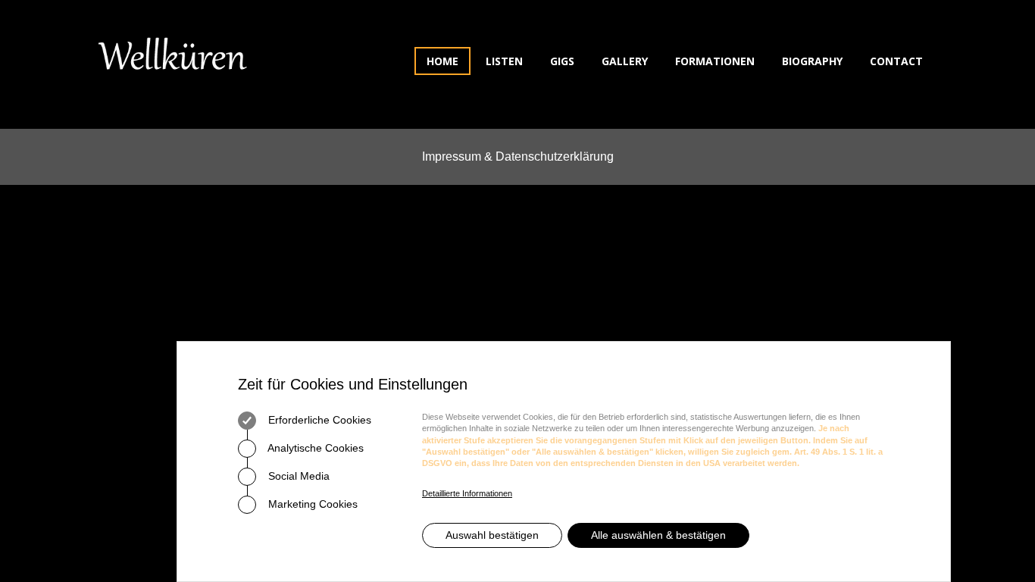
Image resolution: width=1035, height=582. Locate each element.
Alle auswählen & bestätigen (658, 535)
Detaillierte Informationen (467, 493)
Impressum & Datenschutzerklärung (518, 156)
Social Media (297, 476)
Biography (812, 61)
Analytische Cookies (314, 448)
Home (442, 61)
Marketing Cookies (311, 504)
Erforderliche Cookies (318, 420)
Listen (504, 61)
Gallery (625, 61)
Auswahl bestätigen (492, 535)
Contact (896, 61)
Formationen (715, 61)
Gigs (562, 61)
